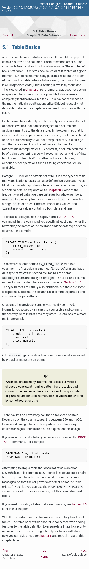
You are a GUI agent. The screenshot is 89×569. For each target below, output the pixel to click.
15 (73, 7)
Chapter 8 (54, 190)
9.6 (36, 7)
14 (67, 7)
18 (10, 11)
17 (4, 11)
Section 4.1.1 (73, 282)
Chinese (81, 4)
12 (55, 7)
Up (12, 35)
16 (79, 7)
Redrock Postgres (49, 4)
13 (61, 7)
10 (43, 7)
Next (83, 35)
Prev (5, 35)
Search (68, 4)
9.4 (23, 7)
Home (74, 35)
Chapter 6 (45, 536)
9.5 (29, 7)
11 (49, 7)
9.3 (16, 7)
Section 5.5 (79, 504)
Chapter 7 (32, 90)
